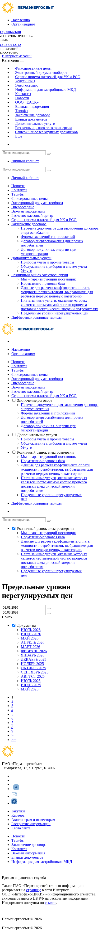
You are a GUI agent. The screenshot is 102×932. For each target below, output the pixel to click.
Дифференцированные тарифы (36, 317)
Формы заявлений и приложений (48, 237)
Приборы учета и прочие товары (47, 262)
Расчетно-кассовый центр (32, 215)
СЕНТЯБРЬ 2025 (34, 672)
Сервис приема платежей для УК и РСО (47, 77)
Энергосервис (22, 207)
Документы (26, 625)
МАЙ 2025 (29, 689)
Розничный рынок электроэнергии (39, 275)
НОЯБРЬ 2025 (32, 664)
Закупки (18, 811)
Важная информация (32, 106)
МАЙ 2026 (29, 638)
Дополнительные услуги (31, 258)
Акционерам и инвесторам (33, 820)
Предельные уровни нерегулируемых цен (54, 313)
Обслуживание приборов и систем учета (54, 266)
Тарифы (17, 194)
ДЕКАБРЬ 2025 (33, 659)
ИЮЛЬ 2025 (31, 681)
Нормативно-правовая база (43, 283)
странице (33, 890)
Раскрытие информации (31, 824)
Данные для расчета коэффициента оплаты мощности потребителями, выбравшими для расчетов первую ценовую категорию (57, 292)
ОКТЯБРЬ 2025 (33, 668)
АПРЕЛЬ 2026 (32, 642)
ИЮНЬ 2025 (31, 685)
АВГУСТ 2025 (33, 676)
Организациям (23, 24)
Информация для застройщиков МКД (45, 90)
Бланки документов (27, 857)
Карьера (17, 815)
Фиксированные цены (29, 198)
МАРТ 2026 (30, 647)
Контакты (19, 190)
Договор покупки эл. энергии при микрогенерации (48, 428)
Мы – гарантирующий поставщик (48, 279)
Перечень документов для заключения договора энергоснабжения (59, 407)
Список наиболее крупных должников (46, 132)
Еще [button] (18, 136)
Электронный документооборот (37, 203)
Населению (20, 20)
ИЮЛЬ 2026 (31, 630)
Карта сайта (21, 828)
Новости (18, 186)
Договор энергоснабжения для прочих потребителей (52, 419)
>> (13, 740)
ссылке (50, 903)
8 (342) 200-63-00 (15, 870)
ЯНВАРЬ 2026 (32, 655)
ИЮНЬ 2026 (31, 634)
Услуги (26, 271)
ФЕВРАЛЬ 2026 (34, 651)
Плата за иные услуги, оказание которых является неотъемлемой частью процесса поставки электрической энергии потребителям (59, 304)
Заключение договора (28, 224)
